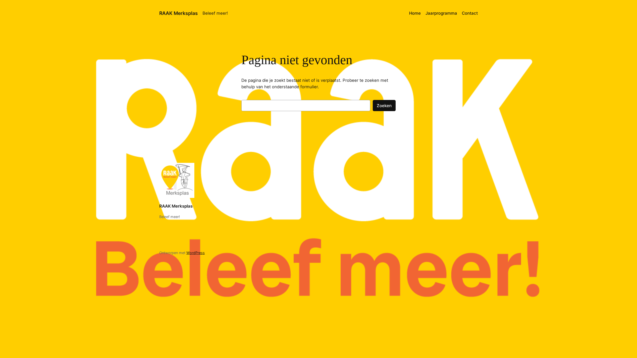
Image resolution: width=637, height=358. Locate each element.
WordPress (195, 253)
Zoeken (384, 105)
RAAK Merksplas (178, 13)
